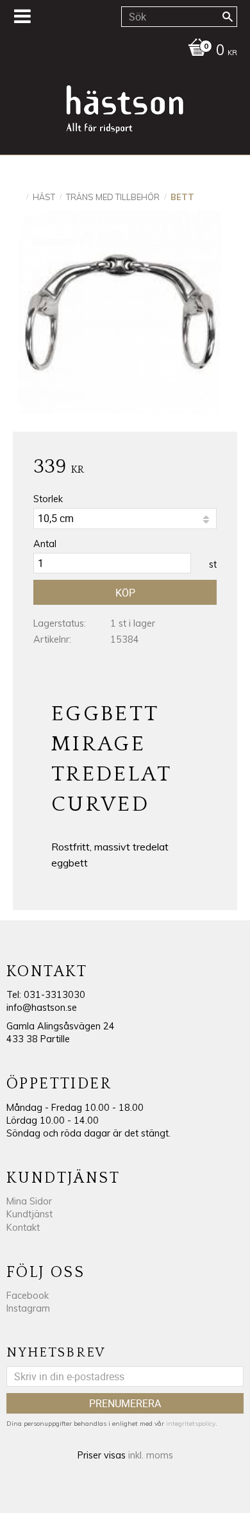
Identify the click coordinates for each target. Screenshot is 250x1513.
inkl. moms (150, 1455)
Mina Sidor (29, 1201)
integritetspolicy (190, 1423)
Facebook (27, 1295)
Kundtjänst (29, 1214)
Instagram (28, 1308)
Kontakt (23, 1227)
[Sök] (227, 16)
